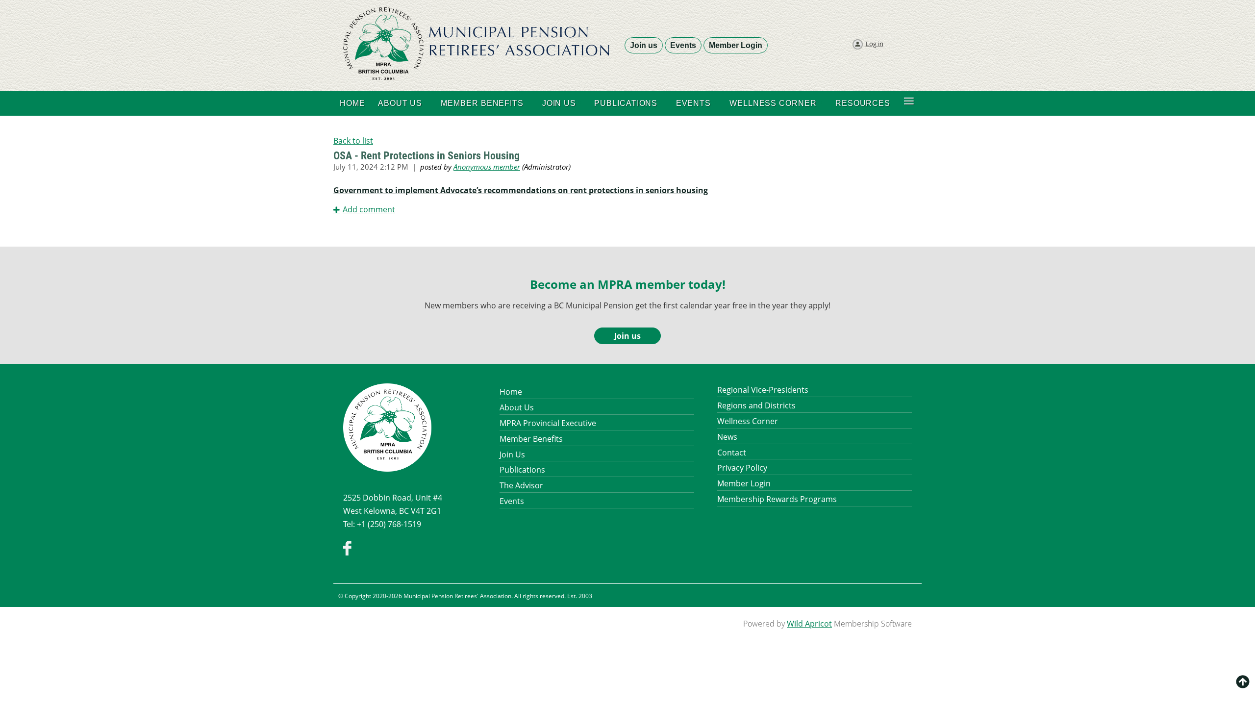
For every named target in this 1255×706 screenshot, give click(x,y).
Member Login (735, 45)
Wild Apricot (809, 623)
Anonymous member (486, 167)
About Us (517, 407)
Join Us (512, 454)
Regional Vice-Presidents (762, 389)
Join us (643, 45)
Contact (731, 452)
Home (511, 391)
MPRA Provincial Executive (548, 423)
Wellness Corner (747, 421)
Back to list (353, 140)
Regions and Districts (756, 405)
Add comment (369, 209)
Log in (874, 43)
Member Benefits (531, 438)
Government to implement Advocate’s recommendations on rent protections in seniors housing (520, 190)
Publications (522, 469)
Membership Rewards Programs (777, 499)
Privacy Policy (742, 467)
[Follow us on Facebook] (347, 552)
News (727, 436)
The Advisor (521, 485)
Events (683, 45)
